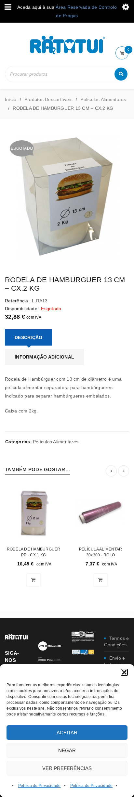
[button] (124, 672)
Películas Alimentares (103, 99)
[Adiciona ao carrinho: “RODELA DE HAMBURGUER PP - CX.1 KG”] (33, 580)
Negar (67, 750)
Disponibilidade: (22, 308)
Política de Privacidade (39, 785)
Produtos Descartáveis (48, 99)
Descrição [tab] (28, 337)
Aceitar (67, 732)
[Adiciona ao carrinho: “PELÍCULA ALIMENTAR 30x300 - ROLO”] (100, 580)
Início (11, 99)
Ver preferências (67, 768)
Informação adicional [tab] (44, 357)
